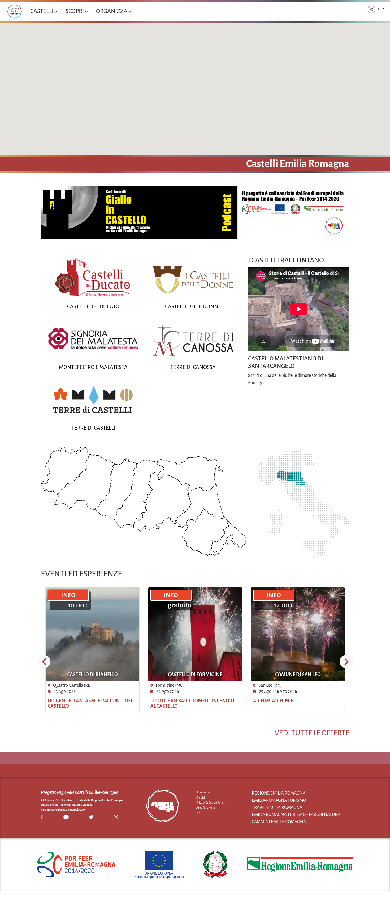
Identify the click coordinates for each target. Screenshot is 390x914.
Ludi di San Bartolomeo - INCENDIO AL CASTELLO (192, 703)
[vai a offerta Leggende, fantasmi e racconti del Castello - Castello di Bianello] (92, 634)
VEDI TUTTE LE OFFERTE (312, 733)
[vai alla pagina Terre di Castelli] (93, 399)
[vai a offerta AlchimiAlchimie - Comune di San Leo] (298, 634)
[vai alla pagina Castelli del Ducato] (93, 278)
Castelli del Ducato (93, 306)
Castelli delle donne (193, 306)
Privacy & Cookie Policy (210, 802)
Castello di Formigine (195, 674)
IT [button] (380, 9)
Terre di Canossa (193, 367)
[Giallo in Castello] (195, 212)
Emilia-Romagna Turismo (279, 800)
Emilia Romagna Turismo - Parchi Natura (296, 814)
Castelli (42, 11)
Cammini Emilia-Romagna (279, 821)
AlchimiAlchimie (273, 700)
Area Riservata (205, 807)
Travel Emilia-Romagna (277, 807)
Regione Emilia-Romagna (278, 793)
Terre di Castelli (93, 428)
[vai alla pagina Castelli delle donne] (193, 278)
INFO (68, 595)
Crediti (200, 797)
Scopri (75, 11)
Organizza (112, 11)
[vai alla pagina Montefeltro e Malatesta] (93, 338)
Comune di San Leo (298, 674)
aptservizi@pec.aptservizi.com (66, 809)
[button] (371, 9)
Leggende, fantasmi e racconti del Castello (90, 703)
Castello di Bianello (92, 674)
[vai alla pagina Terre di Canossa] (193, 338)
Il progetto (203, 792)
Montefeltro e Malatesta (93, 367)
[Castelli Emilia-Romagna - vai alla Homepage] (14, 11)
